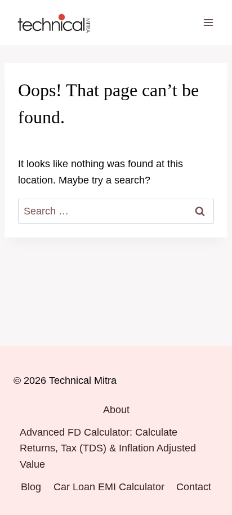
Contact (193, 486)
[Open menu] (208, 22)
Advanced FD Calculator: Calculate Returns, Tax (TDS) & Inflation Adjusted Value (108, 449)
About (116, 409)
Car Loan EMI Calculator (108, 486)
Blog (31, 486)
